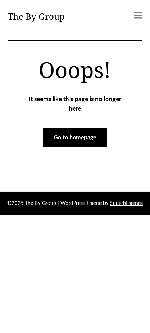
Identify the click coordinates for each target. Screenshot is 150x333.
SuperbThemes (126, 203)
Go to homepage (75, 137)
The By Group (36, 16)
